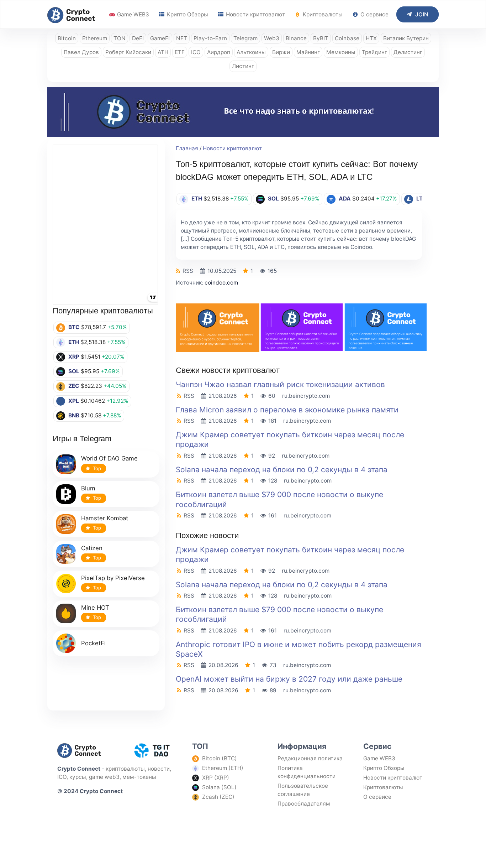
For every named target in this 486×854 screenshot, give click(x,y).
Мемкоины (340, 52)
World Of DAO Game (109, 458)
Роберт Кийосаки (128, 52)
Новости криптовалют (254, 14)
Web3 (271, 38)
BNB (73, 415)
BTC (74, 327)
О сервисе (374, 14)
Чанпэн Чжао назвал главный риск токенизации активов (280, 384)
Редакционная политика (310, 758)
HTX (371, 38)
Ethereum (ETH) (222, 768)
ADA (345, 198)
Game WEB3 (132, 14)
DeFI (138, 38)
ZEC (73, 385)
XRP (73, 356)
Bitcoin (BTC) (219, 758)
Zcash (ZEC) (218, 796)
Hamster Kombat (104, 518)
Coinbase (347, 38)
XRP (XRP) (215, 777)
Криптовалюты (322, 14)
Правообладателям (304, 803)
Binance (296, 38)
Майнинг (308, 52)
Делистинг (407, 52)
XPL (73, 400)
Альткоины (251, 52)
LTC (421, 198)
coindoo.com (221, 282)
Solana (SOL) (219, 787)
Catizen (91, 548)
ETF (180, 52)
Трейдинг (374, 52)
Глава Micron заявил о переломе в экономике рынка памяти (287, 409)
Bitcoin (67, 38)
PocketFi (93, 643)
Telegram (245, 38)
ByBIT (320, 38)
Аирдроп (218, 52)
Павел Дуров (81, 52)
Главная (187, 148)
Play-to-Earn (210, 38)
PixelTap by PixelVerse (113, 578)
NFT (181, 38)
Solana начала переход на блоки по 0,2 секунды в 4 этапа (281, 469)
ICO (196, 52)
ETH (73, 342)
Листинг (243, 66)
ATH (163, 52)
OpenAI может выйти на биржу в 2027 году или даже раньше (289, 679)
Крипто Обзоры (186, 14)
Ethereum (94, 38)
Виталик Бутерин (406, 38)
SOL (73, 371)
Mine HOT (95, 607)
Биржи (281, 52)
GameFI (160, 38)
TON (119, 38)
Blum (88, 488)
